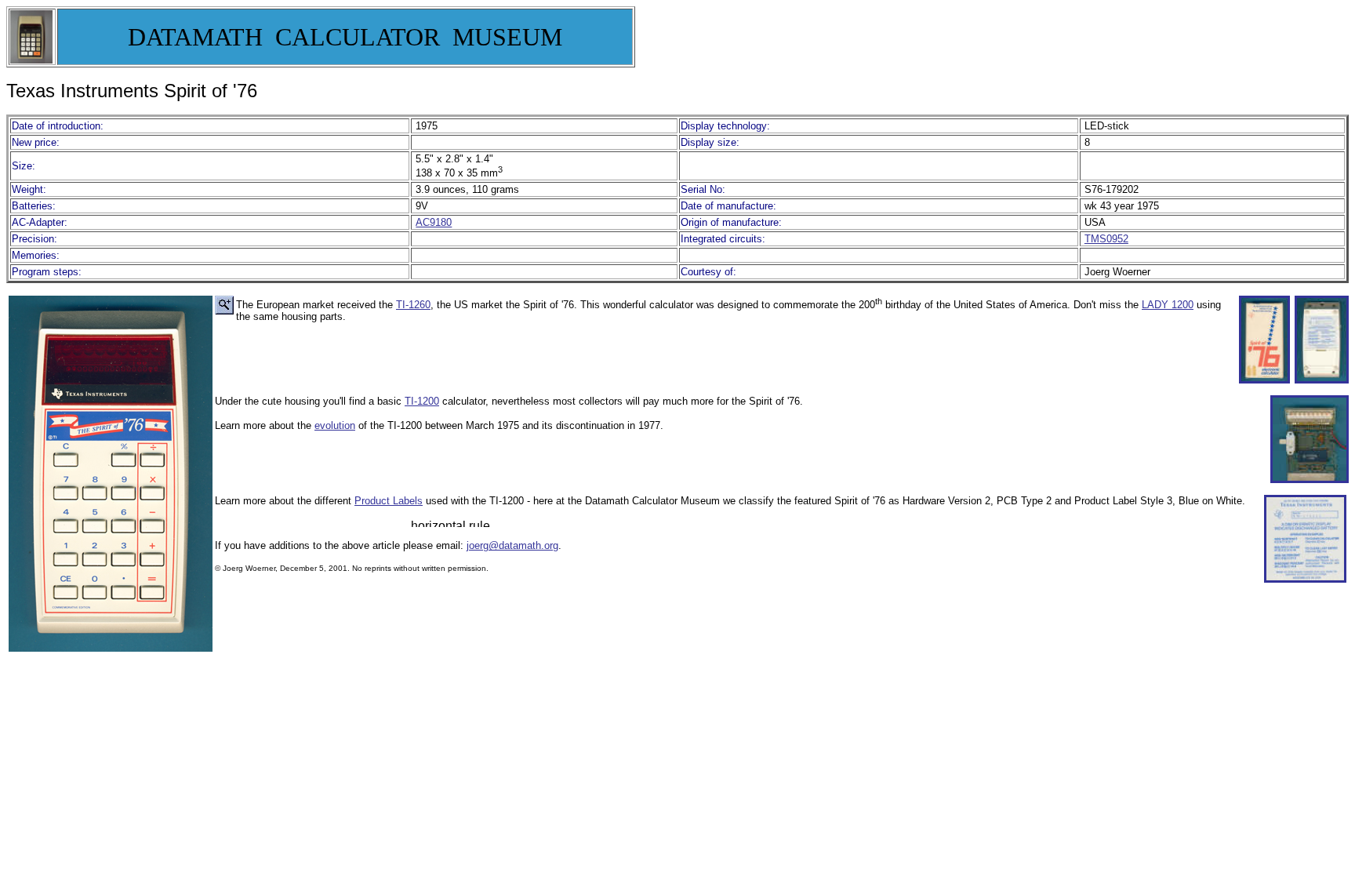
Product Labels (388, 501)
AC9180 (434, 222)
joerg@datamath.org (512, 545)
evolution (334, 425)
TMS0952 (1106, 239)
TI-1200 (422, 401)
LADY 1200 (1167, 305)
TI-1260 (413, 305)
